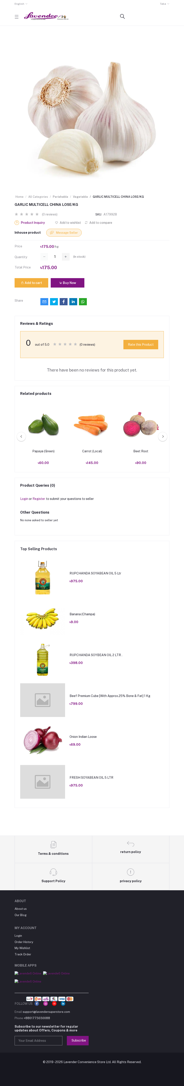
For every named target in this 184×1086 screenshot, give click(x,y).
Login (24, 499)
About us (21, 908)
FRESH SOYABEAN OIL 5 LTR (91, 777)
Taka (163, 3)
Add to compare (100, 222)
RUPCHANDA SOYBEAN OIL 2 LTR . (96, 655)
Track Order (23, 954)
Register (39, 499)
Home (19, 196)
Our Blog (20, 915)
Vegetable (80, 196)
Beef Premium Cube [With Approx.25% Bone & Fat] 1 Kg (110, 696)
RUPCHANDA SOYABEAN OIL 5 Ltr (95, 573)
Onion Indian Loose (83, 737)
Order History (24, 942)
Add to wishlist (70, 222)
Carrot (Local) (92, 451)
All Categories (38, 196)
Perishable (60, 196)
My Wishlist (22, 948)
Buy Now (69, 283)
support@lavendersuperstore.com (46, 1011)
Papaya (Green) (43, 451)
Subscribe (79, 1040)
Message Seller (66, 232)
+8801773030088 (37, 1018)
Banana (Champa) (82, 614)
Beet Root (140, 451)
